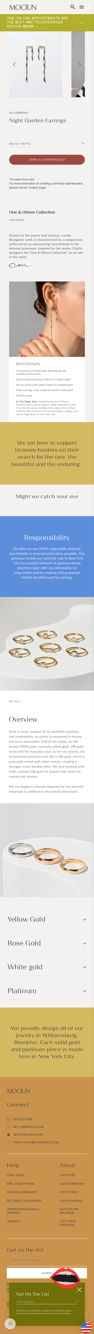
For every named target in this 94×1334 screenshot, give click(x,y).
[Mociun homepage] (23, 7)
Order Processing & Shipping (23, 1211)
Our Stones (69, 1192)
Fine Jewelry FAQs (20, 1183)
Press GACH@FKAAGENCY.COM (36, 1142)
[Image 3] (77, 89)
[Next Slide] (80, 64)
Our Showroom (71, 1183)
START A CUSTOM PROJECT (47, 159)
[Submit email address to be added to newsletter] (76, 1301)
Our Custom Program (69, 1211)
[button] (73, 7)
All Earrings (18, 112)
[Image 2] (74, 89)
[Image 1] (72, 89)
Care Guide (15, 1175)
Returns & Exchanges (24, 1200)
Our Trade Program (68, 1223)
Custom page (37, 187)
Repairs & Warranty (22, 1192)
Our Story (68, 1175)
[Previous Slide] (14, 64)
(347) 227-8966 (22, 1119)
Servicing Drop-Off (28, 1134)
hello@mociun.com (28, 1127)
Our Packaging (71, 1200)
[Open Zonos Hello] (84, 1325)
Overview (23, 719)
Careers (13, 1221)
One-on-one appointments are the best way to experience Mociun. (37, 22)
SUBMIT (47, 1273)
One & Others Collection (32, 212)
